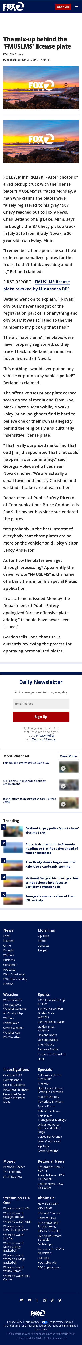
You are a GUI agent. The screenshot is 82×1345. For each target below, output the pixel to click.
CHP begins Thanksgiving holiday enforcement (24, 782)
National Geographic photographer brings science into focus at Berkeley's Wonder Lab (51, 882)
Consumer (10, 965)
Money (9, 1161)
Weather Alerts (12, 1000)
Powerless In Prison (16, 1089)
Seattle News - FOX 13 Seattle (50, 1185)
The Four (44, 1083)
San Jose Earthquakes (52, 1054)
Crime (7, 945)
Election (8, 984)
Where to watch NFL (16, 1208)
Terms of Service (43, 739)
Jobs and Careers (49, 1213)
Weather (11, 994)
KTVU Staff (45, 1208)
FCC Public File (47, 1262)
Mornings (46, 930)
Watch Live (63, 6)
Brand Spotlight (48, 1151)
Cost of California (14, 1085)
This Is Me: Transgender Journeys (52, 1118)
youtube (29, 1300)
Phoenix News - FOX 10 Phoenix (51, 1177)
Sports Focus (46, 1106)
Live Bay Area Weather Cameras (14, 1006)
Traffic (42, 941)
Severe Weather (13, 1028)
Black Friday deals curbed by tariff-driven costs (29, 800)
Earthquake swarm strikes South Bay (26, 763)
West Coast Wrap (14, 974)
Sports (44, 994)
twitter (60, 1300)
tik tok (52, 1300)
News (21, 54)
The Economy (12, 1172)
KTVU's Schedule (48, 1231)
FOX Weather (11, 1037)
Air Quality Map (13, 1013)
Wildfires (8, 955)
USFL (41, 1059)
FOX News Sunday (15, 979)
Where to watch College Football (13, 1215)
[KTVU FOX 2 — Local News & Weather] (14, 6)
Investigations (16, 1069)
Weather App (11, 1032)
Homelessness (12, 1080)
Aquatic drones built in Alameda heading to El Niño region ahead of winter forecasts (51, 848)
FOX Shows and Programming (48, 1224)
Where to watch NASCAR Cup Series (15, 1228)
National (8, 941)
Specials (45, 1069)
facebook (37, 1300)
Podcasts (9, 969)
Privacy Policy (45, 736)
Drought (8, 950)
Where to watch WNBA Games (13, 1269)
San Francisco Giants (51, 1022)
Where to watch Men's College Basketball (13, 1246)
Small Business (12, 1176)
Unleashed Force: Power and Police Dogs (14, 1097)
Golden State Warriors (46, 1015)
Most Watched (16, 756)
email (22, 1300)
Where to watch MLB (17, 1221)
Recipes (43, 950)
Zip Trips (43, 936)
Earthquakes (11, 1023)
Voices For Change (50, 1136)
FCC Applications (48, 1267)
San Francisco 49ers (51, 1008)
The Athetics (46, 1044)
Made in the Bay (48, 1097)
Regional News (51, 1161)
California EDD (12, 1075)
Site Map (43, 1258)
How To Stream (48, 1203)
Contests (43, 945)
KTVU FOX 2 (9, 54)
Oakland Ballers (48, 1040)
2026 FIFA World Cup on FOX (51, 1002)
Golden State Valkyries (46, 1028)
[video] (69, 767)
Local (6, 936)
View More (68, 756)
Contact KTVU (47, 1218)
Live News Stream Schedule (49, 1237)
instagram (45, 1300)
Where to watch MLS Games (16, 1277)
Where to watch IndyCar (13, 1236)
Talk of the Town (49, 1111)
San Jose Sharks (48, 1049)
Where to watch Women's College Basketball (14, 1258)
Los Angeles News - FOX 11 (50, 1168)
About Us (46, 1197)
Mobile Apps (46, 1244)
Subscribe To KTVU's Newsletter (51, 1251)
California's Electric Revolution (50, 1077)
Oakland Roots (47, 1035)
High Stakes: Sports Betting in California (50, 1090)
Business (9, 960)
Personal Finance (14, 1167)
